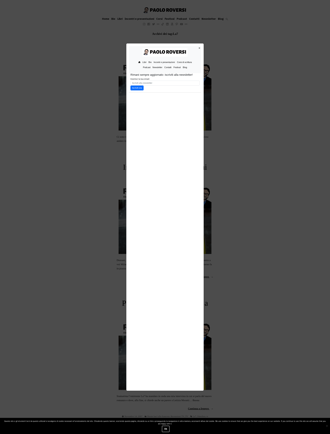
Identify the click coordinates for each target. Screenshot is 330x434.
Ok (165, 429)
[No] (326, 426)
